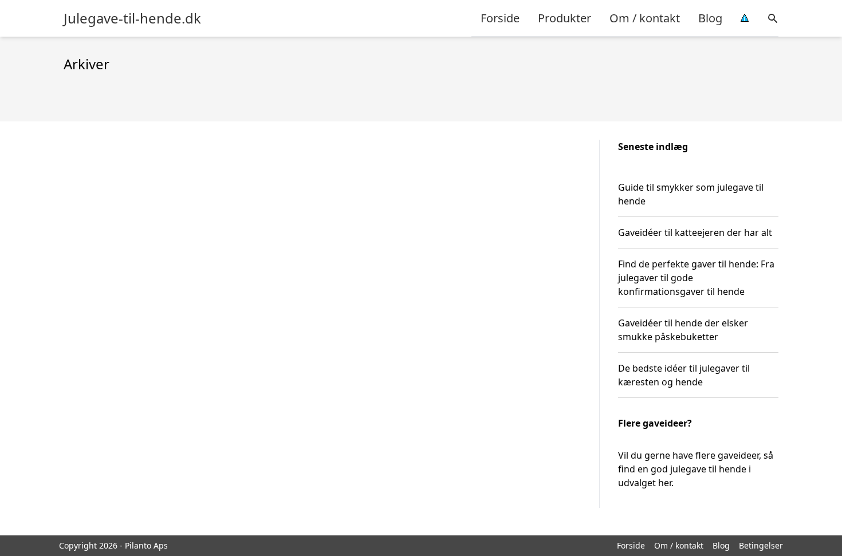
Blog (710, 18)
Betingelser (761, 545)
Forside (500, 18)
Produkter (564, 18)
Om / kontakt (644, 18)
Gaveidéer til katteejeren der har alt (695, 232)
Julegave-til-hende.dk (132, 18)
